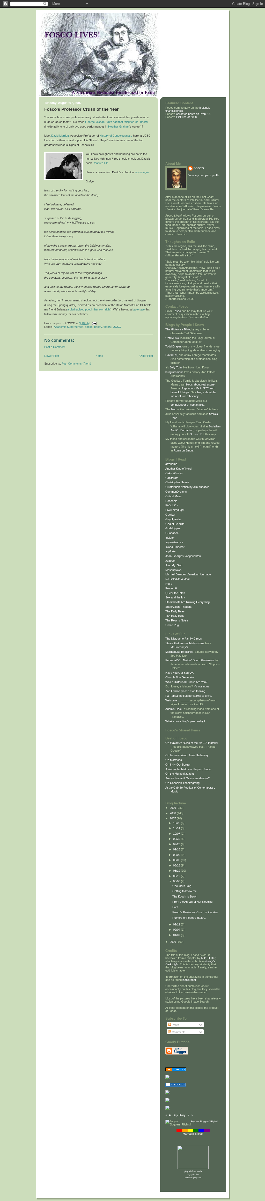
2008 (173, 813)
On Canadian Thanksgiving (182, 782)
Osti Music (172, 337)
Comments (178, 1032)
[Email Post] (93, 323)
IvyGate (170, 551)
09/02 (177, 860)
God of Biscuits (175, 523)
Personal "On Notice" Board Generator (189, 660)
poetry (98, 326)
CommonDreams (176, 491)
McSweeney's (179, 647)
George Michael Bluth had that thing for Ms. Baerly (116, 121)
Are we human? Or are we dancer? (187, 778)
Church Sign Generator (180, 677)
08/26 (177, 865)
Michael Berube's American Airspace (188, 574)
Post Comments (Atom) (76, 363)
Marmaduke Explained (179, 651)
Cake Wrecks (174, 473)
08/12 (177, 876)
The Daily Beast (175, 611)
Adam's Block (173, 708)
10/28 (177, 823)
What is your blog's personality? (185, 721)
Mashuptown (173, 570)
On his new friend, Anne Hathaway (187, 755)
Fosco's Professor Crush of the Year (81, 109)
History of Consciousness (116, 135)
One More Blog (181, 885)
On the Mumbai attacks (180, 773)
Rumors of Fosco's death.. (189, 917)
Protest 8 (171, 588)
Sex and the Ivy (175, 597)
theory (107, 326)
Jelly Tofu (176, 367)
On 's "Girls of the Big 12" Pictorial (191, 742)
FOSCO (199, 168)
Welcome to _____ (177, 700)
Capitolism (171, 477)
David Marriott (60, 135)
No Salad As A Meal (177, 579)
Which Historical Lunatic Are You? (186, 682)
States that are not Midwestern (184, 643)
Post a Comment (54, 347)
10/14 (177, 828)
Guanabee (172, 533)
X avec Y (195, 434)
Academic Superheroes (68, 326)
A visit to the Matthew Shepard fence (188, 769)
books (89, 326)
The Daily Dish (174, 616)
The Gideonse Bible (177, 329)
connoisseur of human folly (187, 404)
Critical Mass (173, 496)
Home (99, 355)
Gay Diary (179, 1115)
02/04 (177, 929)
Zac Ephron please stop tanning (185, 691)
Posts (175, 1024)
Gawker (170, 514)
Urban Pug (172, 625)
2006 (173, 941)
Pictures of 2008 (186, 116)
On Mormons (173, 759)
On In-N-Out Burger (177, 764)
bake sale (138, 309)
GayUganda (173, 519)
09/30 (177, 838)
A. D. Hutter (208, 958)
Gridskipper (172, 528)
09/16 (177, 849)
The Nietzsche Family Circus (183, 638)
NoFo (168, 583)
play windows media (193, 1171)
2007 (173, 818)
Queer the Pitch (175, 593)
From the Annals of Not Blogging (192, 901)
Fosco (177, 311)
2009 (173, 807)
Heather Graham (118, 126)
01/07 (177, 935)
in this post (189, 979)
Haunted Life (100, 163)
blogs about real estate (200, 384)
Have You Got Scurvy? (179, 672)
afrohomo (171, 463)
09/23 (177, 844)
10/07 (177, 833)
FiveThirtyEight (174, 509)
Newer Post (51, 355)
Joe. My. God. (174, 565)
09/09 (177, 854)
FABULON (172, 505)
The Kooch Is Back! (184, 896)
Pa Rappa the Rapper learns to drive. (188, 695)
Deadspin (171, 500)
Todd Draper (173, 346)
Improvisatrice (174, 542)
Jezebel (170, 560)
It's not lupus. (202, 686)
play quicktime (193, 1174)
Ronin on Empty (183, 450)
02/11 (177, 924)
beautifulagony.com (193, 1177)
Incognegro (142, 172)
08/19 (177, 870)
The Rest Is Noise (176, 620)
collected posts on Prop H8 (192, 113)
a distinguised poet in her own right (89, 309)
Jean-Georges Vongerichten (183, 556)
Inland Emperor (175, 546)
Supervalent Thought (178, 606)
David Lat (171, 355)
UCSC (117, 326)
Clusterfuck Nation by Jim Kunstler (187, 486)
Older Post (146, 355)
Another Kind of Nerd (178, 468)
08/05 (177, 881)
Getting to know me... (185, 891)
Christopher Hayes (177, 482)
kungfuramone (174, 372)
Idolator (170, 537)
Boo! (175, 907)
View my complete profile (203, 175)
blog (173, 409)
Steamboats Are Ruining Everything (187, 602)
